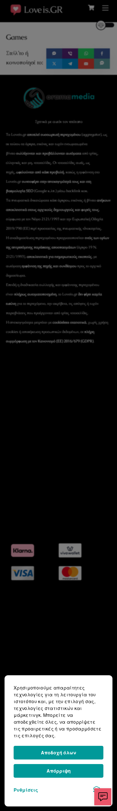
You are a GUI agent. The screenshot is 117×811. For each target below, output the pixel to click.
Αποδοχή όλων (58, 752)
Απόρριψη (59, 770)
